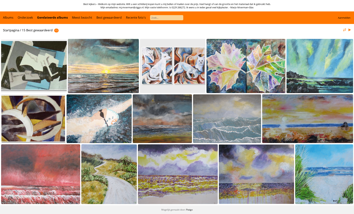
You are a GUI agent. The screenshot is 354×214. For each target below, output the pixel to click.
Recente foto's (136, 17)
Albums (8, 17)
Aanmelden (344, 17)
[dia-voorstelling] (349, 30)
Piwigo (189, 209)
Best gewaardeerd (109, 17)
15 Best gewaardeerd (37, 30)
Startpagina (11, 30)
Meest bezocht (82, 17)
